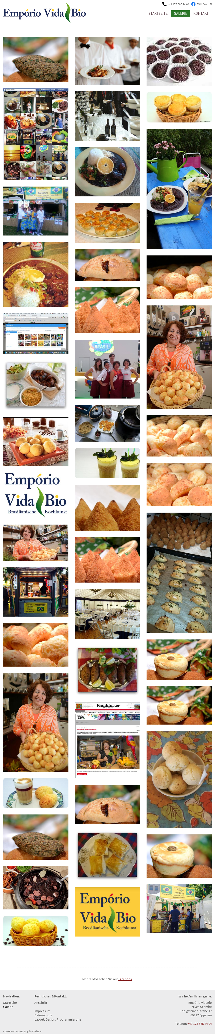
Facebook (125, 979)
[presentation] (20, 1000)
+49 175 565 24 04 (199, 1023)
